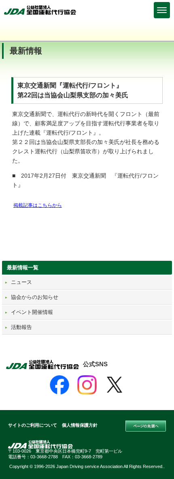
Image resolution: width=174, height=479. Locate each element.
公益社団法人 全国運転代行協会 (40, 10)
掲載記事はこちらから (37, 205)
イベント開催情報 (32, 312)
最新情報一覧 (22, 267)
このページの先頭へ (145, 426)
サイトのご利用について (32, 425)
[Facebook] (59, 384)
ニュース (21, 282)
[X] (114, 384)
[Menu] (162, 10)
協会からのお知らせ (34, 297)
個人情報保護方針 (80, 425)
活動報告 (21, 327)
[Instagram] (87, 384)
